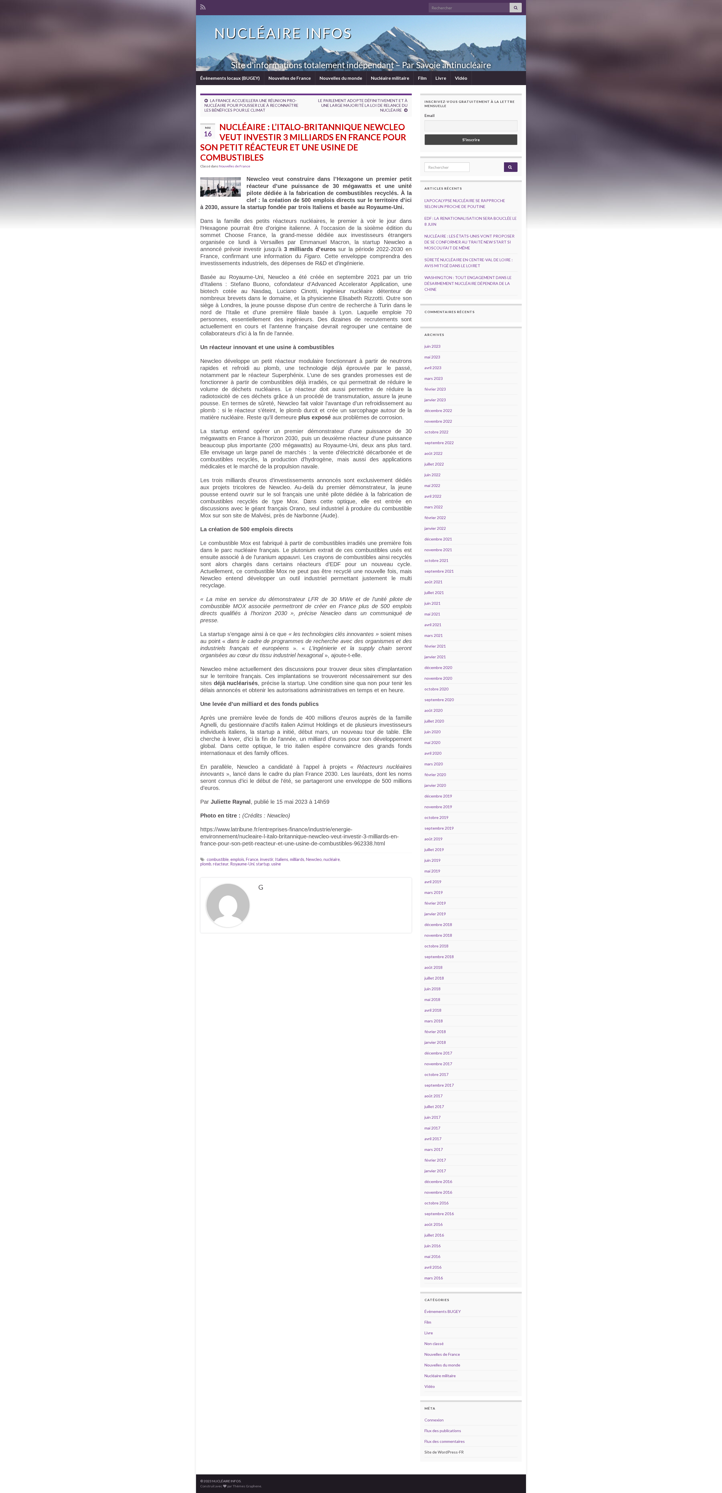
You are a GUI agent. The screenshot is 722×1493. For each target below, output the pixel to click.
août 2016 (433, 1224)
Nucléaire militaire (390, 78)
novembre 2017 (438, 1063)
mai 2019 (432, 871)
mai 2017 (432, 1128)
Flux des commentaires (444, 1441)
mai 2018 (432, 999)
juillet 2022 (434, 464)
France (252, 859)
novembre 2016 (438, 1192)
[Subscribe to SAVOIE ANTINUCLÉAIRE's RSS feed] (203, 6)
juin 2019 (432, 860)
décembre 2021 (438, 539)
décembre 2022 (438, 410)
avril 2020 (432, 753)
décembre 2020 (438, 667)
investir (266, 859)
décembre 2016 (438, 1181)
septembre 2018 (439, 956)
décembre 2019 (438, 796)
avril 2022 (432, 496)
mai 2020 (432, 742)
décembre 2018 (438, 924)
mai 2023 (432, 357)
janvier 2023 (435, 399)
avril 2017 (432, 1138)
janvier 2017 (435, 1170)
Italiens (281, 859)
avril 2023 (432, 367)
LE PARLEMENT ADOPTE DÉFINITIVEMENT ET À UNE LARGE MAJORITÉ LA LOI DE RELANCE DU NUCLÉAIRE (363, 105)
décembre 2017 (438, 1053)
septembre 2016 (439, 1213)
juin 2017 (432, 1117)
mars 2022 (433, 506)
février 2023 (435, 389)
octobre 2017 (436, 1074)
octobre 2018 (436, 945)
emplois (237, 859)
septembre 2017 (439, 1085)
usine (276, 863)
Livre (440, 78)
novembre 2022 (438, 421)
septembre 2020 (439, 699)
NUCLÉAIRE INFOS (283, 33)
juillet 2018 (434, 978)
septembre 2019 (439, 828)
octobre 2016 (436, 1202)
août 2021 (433, 581)
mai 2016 (432, 1256)
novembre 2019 (438, 806)
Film (422, 78)
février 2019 (435, 903)
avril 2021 (432, 624)
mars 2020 (433, 763)
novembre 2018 (438, 935)
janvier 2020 (435, 785)
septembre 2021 (439, 571)
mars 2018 (433, 1020)
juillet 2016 (434, 1235)
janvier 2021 (435, 656)
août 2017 (433, 1095)
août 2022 (433, 453)
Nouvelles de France (289, 78)
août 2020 (433, 710)
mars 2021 (433, 635)
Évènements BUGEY (442, 1311)
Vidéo (461, 78)
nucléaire (331, 859)
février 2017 (435, 1160)
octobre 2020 (436, 688)
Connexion (434, 1419)
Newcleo (314, 859)
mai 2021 (432, 614)
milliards (297, 859)
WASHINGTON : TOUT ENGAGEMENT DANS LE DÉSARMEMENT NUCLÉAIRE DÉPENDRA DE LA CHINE (468, 283)
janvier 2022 (435, 528)
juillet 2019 (434, 849)
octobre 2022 (436, 431)
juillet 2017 (434, 1106)
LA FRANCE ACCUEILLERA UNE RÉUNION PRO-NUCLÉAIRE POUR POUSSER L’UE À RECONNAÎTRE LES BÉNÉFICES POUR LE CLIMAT (251, 105)
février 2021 (435, 646)
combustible (218, 859)
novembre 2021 (438, 549)
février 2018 (435, 1031)
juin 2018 (432, 988)
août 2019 (433, 838)
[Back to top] (709, 1480)
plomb (205, 863)
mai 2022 (432, 485)
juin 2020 (432, 731)
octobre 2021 (436, 560)
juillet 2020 (434, 721)
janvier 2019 (435, 913)
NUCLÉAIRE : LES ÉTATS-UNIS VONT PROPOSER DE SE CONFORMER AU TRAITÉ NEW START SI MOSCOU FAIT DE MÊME (469, 242)
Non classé (434, 1343)
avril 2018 (432, 1010)
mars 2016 (433, 1277)
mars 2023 (433, 378)
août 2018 (433, 967)
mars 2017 (433, 1149)
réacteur (220, 863)
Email (429, 115)
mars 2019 (433, 892)
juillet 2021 (434, 592)
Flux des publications (442, 1430)
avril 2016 (432, 1267)
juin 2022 (432, 474)
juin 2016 (432, 1245)
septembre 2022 (439, 442)
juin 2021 (432, 603)
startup (263, 863)
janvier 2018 (435, 1042)
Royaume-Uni (242, 863)
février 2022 (435, 517)
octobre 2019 (436, 817)
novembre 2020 (438, 678)
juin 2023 (432, 346)
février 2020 (435, 774)
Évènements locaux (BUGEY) (230, 78)
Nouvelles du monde (341, 78)
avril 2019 (432, 881)
